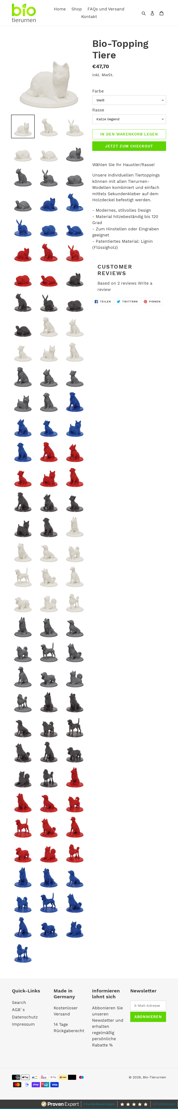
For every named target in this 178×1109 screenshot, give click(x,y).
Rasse (98, 109)
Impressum (23, 1024)
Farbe (98, 91)
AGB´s (18, 1009)
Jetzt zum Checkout (129, 146)
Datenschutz (25, 1017)
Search (19, 1002)
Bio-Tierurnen (154, 1077)
